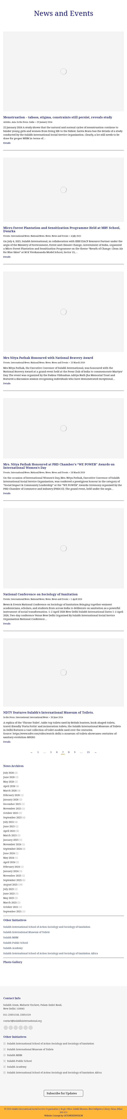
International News (20, 236)
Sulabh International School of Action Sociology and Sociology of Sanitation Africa (54, 1072)
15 (88, 752)
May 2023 (8, 898)
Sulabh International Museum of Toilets (30, 1049)
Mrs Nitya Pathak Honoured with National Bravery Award (48, 358)
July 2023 (8, 889)
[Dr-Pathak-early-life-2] (73, 974)
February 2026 (11, 795)
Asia (14, 122)
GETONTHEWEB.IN (73, 1115)
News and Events (60, 236)
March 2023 (10, 902)
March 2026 (10, 790)
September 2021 (12, 911)
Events (6, 236)
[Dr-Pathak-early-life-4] (9, 974)
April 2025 (9, 830)
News (48, 236)
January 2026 (11, 799)
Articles (7, 122)
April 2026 (9, 786)
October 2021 (10, 906)
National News (37, 236)
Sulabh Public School (19, 1060)
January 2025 (11, 839)
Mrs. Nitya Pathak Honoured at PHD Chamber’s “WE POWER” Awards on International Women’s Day (59, 466)
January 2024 (11, 871)
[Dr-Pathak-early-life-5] (86, 974)
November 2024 (12, 844)
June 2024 (9, 853)
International (22, 717)
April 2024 (9, 862)
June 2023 (9, 893)
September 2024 (12, 848)
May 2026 (8, 781)
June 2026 (9, 777)
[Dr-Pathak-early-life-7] (22, 974)
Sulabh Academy (16, 1066)
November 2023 (12, 875)
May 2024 (8, 857)
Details (7, 143)
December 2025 (12, 804)
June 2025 (9, 826)
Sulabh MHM (14, 1055)
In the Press (22, 122)
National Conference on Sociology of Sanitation (40, 594)
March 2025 (10, 835)
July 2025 (8, 821)
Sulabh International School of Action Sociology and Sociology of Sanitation (50, 1043)
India (31, 122)
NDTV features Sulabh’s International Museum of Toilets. (48, 712)
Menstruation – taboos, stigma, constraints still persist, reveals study (57, 117)
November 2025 (12, 808)
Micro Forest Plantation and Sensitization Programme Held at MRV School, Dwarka (61, 229)
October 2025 (10, 813)
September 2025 (12, 817)
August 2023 (10, 884)
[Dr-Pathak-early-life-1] (48, 974)
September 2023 (12, 880)
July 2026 (8, 772)
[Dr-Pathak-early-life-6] (60, 974)
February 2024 (11, 866)
